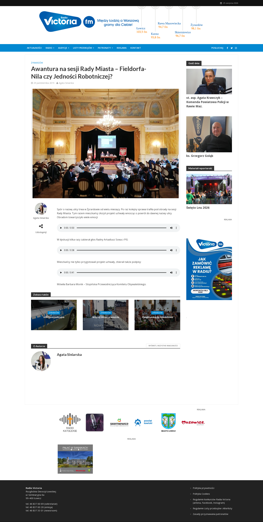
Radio (49, 47)
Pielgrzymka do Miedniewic (157, 317)
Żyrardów (37, 62)
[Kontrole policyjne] (54, 314)
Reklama (121, 47)
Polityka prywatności (203, 487)
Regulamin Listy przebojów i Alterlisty (212, 508)
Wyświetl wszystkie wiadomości (163, 345)
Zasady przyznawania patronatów (210, 513)
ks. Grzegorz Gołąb (199, 156)
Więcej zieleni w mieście (105, 317)
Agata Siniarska (66, 82)
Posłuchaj (217, 47)
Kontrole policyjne (54, 317)
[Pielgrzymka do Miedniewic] (157, 314)
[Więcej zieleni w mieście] (105, 314)
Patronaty (104, 47)
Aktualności (34, 47)
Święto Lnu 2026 (197, 208)
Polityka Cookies (201, 493)
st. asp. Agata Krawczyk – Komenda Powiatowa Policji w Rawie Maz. (207, 102)
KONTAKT (135, 47)
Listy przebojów (82, 47)
